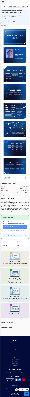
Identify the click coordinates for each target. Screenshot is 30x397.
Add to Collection (13, 235)
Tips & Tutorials (15, 359)
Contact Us (15, 365)
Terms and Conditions (15, 345)
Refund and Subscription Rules (15, 351)
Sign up (25, 2)
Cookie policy (15, 349)
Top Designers (15, 361)
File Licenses (15, 343)
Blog (15, 357)
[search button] (27, 6)
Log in (19, 2)
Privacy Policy (15, 347)
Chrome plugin (15, 363)
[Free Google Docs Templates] (3, 6)
